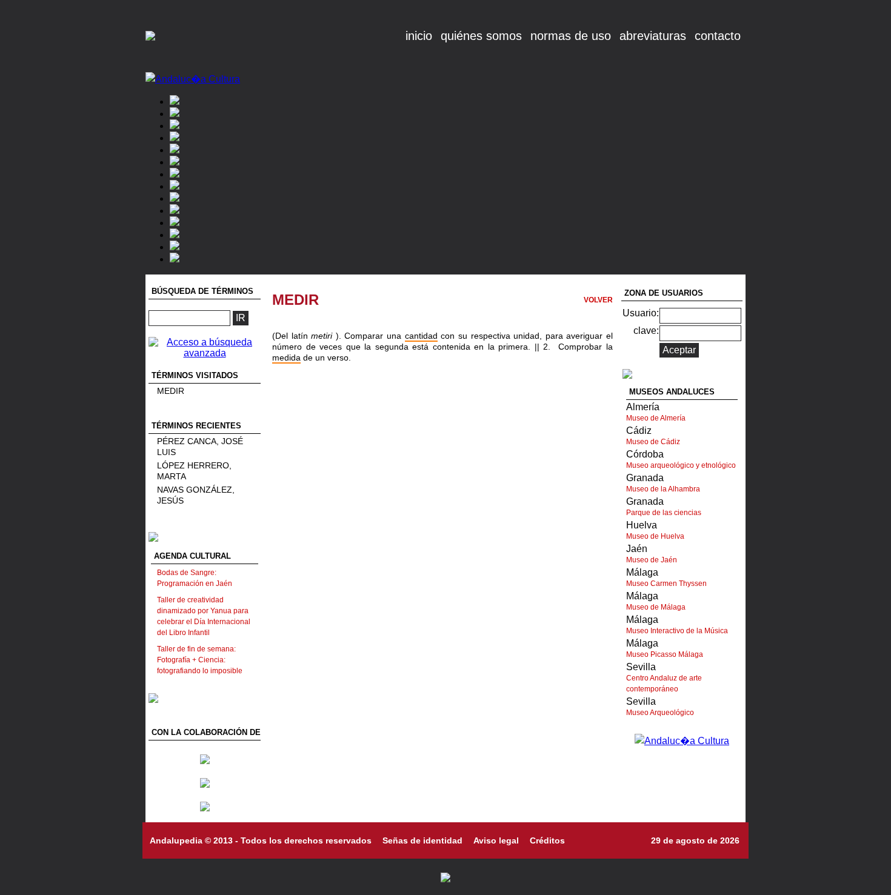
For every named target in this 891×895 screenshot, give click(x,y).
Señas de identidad (422, 840)
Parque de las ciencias (663, 512)
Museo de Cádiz (653, 442)
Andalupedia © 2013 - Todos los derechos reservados (261, 840)
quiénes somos (481, 35)
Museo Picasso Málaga (664, 654)
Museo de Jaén (651, 560)
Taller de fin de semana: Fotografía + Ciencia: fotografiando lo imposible (199, 660)
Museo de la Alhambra (663, 489)
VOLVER (598, 300)
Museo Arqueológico (660, 712)
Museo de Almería (656, 418)
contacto (718, 35)
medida (286, 357)
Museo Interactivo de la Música (677, 631)
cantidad (421, 336)
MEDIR (170, 391)
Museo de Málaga (656, 607)
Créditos (547, 840)
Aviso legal (496, 840)
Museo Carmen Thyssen (666, 583)
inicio (418, 35)
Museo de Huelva (655, 536)
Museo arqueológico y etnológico (681, 465)
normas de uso (570, 35)
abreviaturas (652, 35)
